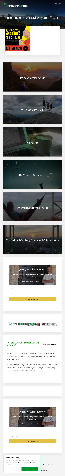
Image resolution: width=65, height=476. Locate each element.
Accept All (30, 469)
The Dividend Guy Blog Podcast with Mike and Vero (32, 240)
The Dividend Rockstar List (32, 175)
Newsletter (32, 142)
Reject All (14, 469)
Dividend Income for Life (32, 77)
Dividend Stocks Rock (13, 353)
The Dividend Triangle (32, 110)
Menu (59, 3)
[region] (22, 464)
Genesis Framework (41, 470)
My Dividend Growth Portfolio (32, 207)
